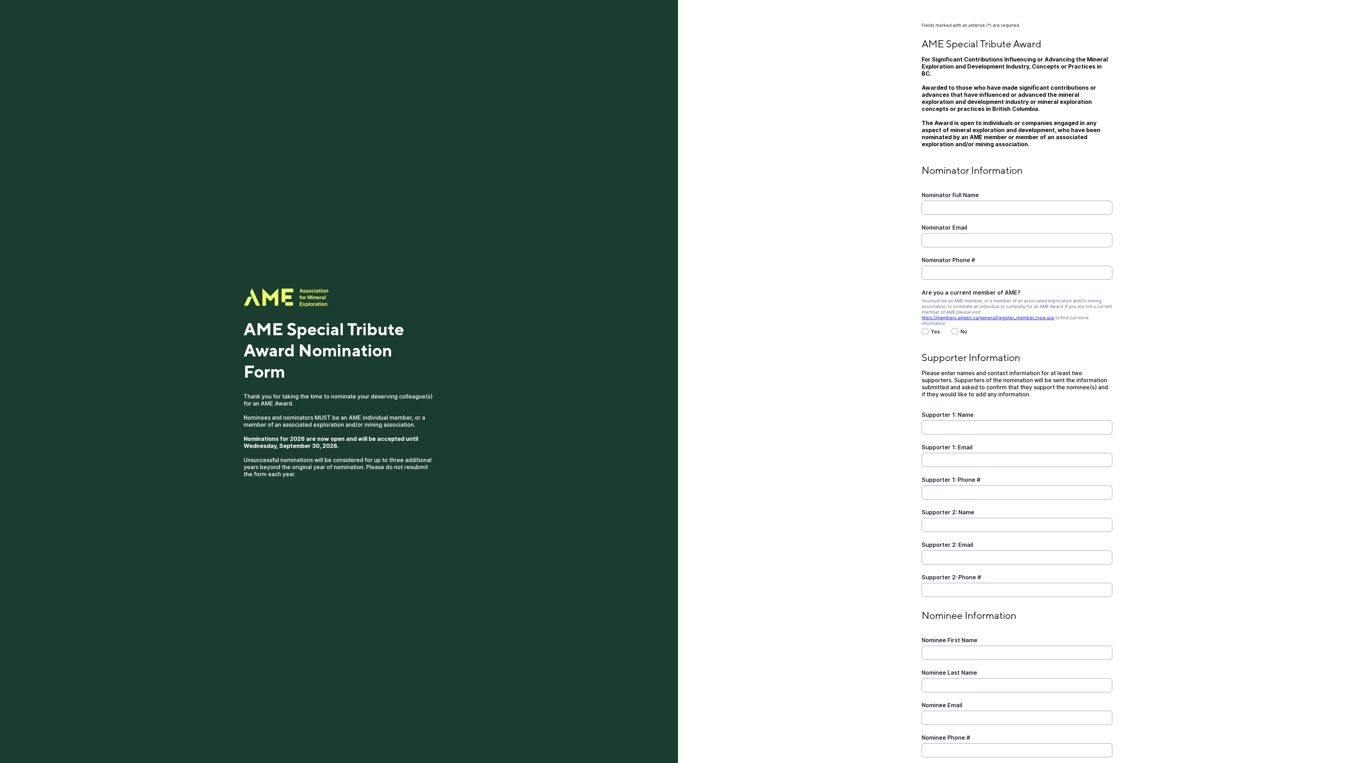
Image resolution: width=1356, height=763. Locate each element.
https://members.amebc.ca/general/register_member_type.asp (988, 317)
